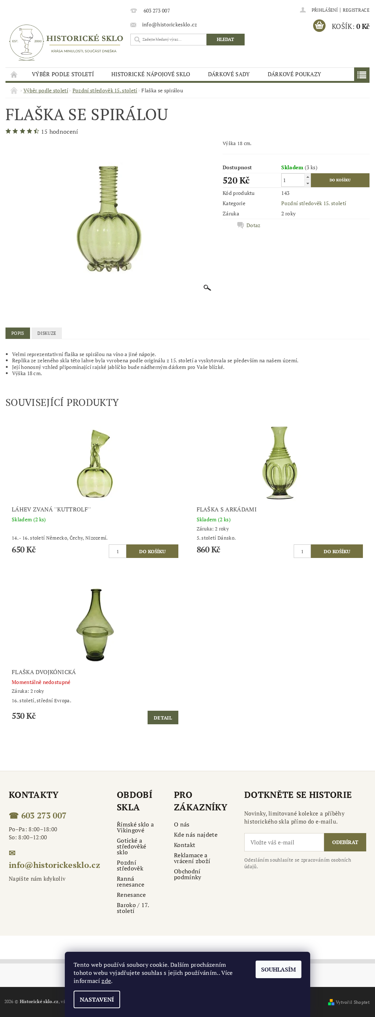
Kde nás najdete (196, 834)
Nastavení (97, 999)
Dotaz (253, 225)
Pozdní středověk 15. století (313, 203)
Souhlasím (278, 969)
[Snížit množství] (307, 183)
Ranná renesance (130, 881)
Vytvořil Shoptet (353, 1002)
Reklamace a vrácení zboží (192, 858)
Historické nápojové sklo (150, 74)
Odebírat (345, 842)
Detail (163, 717)
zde (106, 981)
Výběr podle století (63, 74)
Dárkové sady (229, 74)
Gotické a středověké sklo (131, 846)
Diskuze (46, 333)
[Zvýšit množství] (307, 176)
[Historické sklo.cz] (66, 42)
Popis (17, 333)
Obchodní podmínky (187, 874)
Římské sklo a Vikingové (135, 827)
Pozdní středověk (130, 865)
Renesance (131, 895)
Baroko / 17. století (133, 908)
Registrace (356, 10)
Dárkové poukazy (295, 74)
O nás (182, 824)
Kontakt (184, 845)
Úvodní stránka (14, 74)
